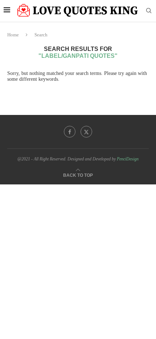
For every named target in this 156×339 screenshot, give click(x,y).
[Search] (148, 11)
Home (13, 34)
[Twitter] (86, 131)
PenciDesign (128, 158)
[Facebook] (69, 131)
